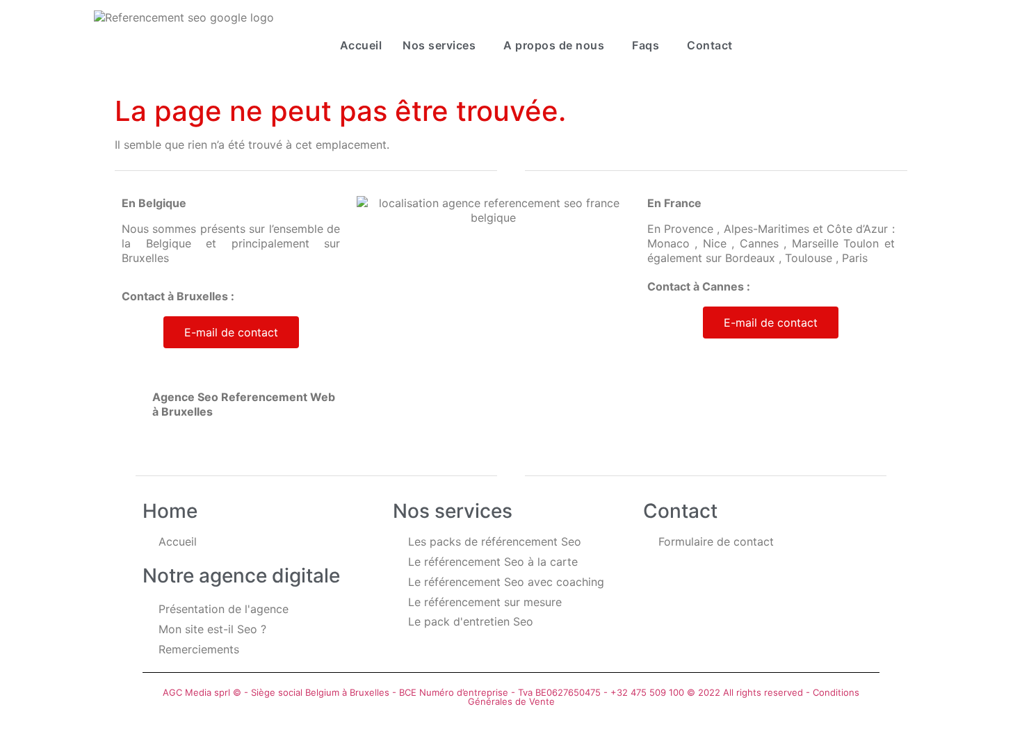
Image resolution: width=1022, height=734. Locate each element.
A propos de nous (553, 45)
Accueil (361, 45)
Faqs (645, 45)
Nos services (439, 45)
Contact (710, 45)
